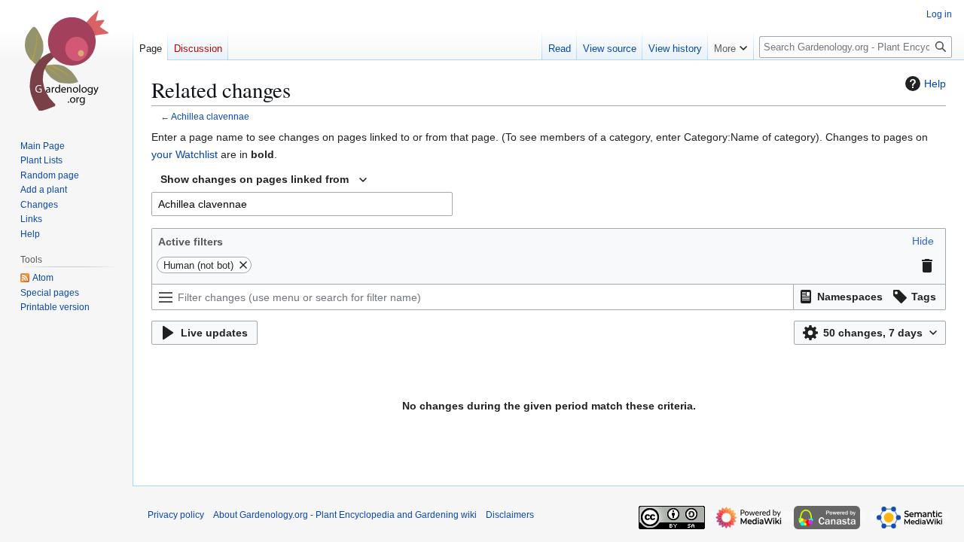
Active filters (190, 242)
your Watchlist (184, 154)
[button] (923, 241)
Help (935, 84)
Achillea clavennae (210, 116)
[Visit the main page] (66, 60)
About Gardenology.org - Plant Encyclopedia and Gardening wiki (345, 515)
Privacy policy (176, 515)
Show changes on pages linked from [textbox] (254, 179)
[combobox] (263, 180)
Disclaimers (510, 515)
